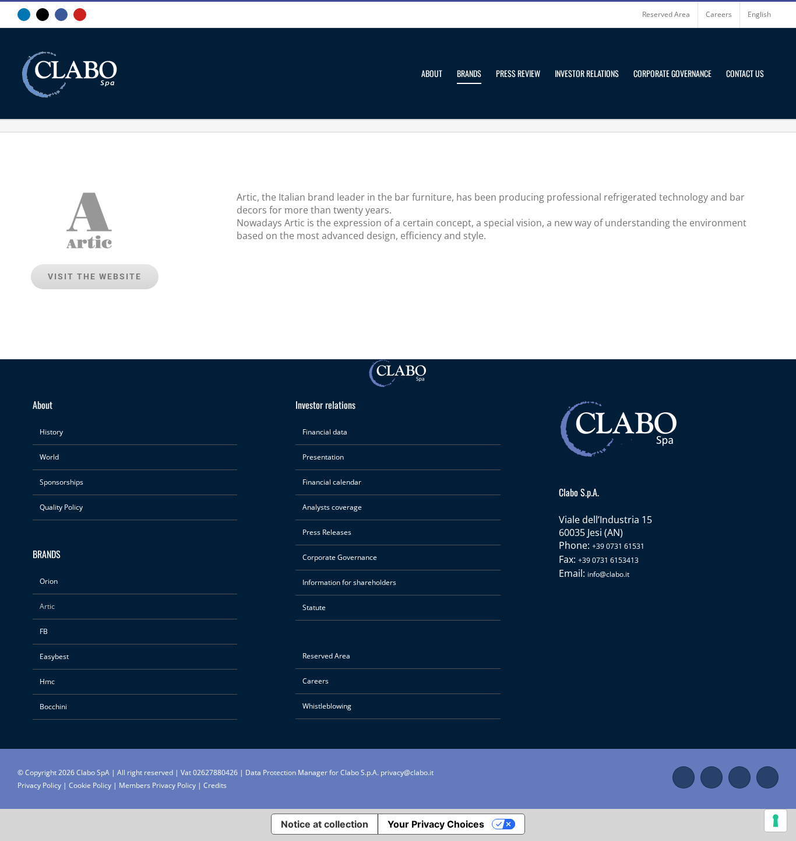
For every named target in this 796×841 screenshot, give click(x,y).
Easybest (54, 656)
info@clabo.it (608, 574)
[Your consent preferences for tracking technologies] (776, 821)
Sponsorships (61, 482)
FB (44, 631)
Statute (314, 607)
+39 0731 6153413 (608, 560)
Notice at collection (324, 824)
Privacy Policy (39, 785)
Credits (215, 785)
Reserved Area (326, 656)
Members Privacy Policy (158, 785)
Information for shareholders (349, 582)
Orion (49, 581)
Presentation (323, 457)
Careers (315, 681)
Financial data (324, 432)
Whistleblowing (326, 706)
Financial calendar (331, 482)
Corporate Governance (339, 557)
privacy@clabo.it (407, 772)
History (51, 432)
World (49, 457)
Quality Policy (61, 507)
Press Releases (326, 532)
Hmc (47, 681)
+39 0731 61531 (618, 546)
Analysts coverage (332, 507)
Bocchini (53, 707)
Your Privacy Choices (436, 824)
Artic (47, 606)
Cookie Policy (90, 785)
